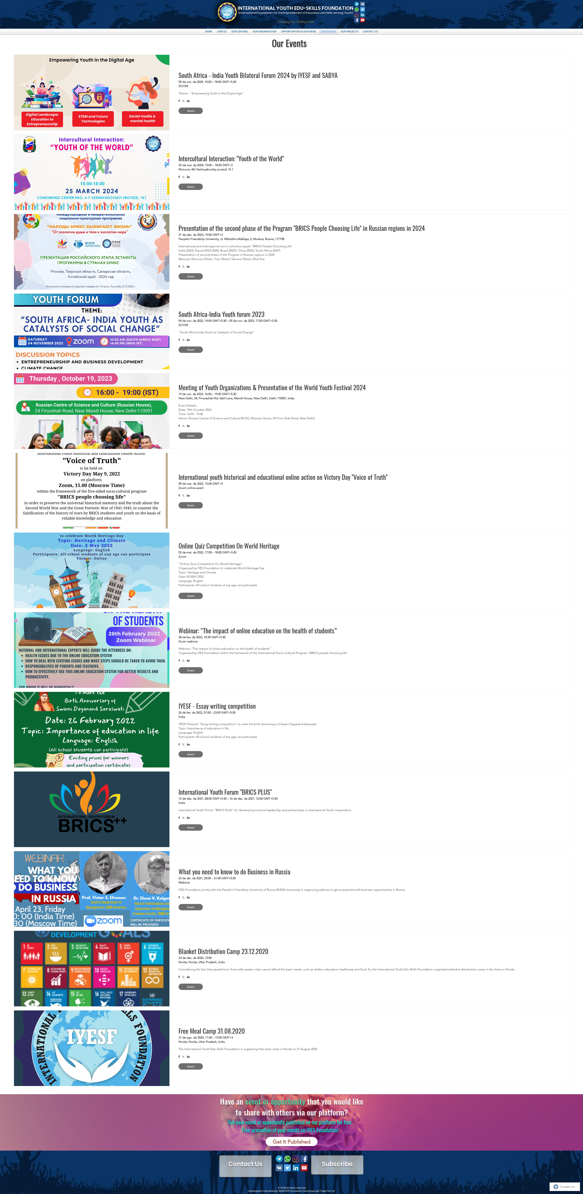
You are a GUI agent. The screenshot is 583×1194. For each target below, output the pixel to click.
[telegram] (356, 4)
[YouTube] (362, 20)
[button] (239, 31)
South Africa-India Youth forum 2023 (221, 314)
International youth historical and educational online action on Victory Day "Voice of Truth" (283, 477)
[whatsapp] (356, 9)
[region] (245, 1166)
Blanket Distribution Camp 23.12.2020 (223, 951)
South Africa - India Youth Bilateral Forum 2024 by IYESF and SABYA (258, 75)
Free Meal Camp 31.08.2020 (212, 1030)
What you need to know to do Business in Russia (234, 871)
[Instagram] (356, 14)
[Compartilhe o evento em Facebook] (179, 101)
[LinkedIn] (362, 14)
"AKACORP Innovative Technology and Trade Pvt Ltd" (306, 1190)
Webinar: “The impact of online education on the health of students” (258, 630)
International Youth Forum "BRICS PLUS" (225, 792)
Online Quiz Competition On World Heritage (229, 545)
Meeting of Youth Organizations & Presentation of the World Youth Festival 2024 (272, 387)
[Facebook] (356, 20)
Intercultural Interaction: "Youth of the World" (231, 158)
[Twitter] (362, 9)
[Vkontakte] (362, 4)
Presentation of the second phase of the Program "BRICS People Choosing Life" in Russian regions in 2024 (302, 228)
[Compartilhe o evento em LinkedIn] (188, 101)
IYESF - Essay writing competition (217, 706)
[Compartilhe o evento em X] (183, 101)
